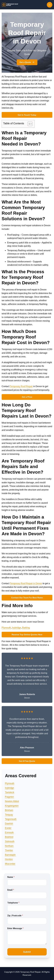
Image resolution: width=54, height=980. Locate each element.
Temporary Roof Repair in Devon (26, 583)
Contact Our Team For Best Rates (27, 597)
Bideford (9, 837)
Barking (26, 627)
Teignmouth (10, 819)
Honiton (9, 859)
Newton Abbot (12, 801)
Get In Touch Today (27, 115)
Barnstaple (10, 855)
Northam (9, 846)
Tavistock (9, 792)
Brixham (9, 810)
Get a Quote (25, 62)
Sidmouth (9, 841)
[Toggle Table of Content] (28, 123)
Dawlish (9, 823)
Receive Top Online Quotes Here (27, 634)
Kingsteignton (12, 806)
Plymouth (6, 627)
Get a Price (27, 397)
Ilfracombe (10, 864)
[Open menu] (49, 5)
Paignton (9, 797)
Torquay (9, 814)
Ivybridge (16, 627)
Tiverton (9, 850)
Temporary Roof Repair (21, 386)
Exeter (8, 828)
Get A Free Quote (27, 761)
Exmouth (9, 832)
